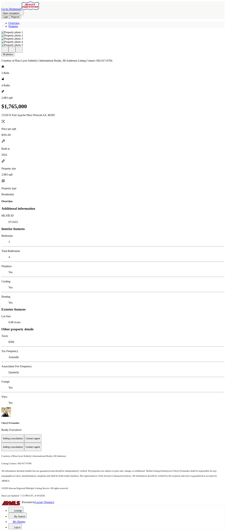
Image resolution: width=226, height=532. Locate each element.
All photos (8, 54)
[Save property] (12, 50)
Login (5, 17)
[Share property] (19, 50)
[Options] (4, 50)
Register (15, 17)
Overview (14, 23)
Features (13, 26)
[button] (113, 32)
